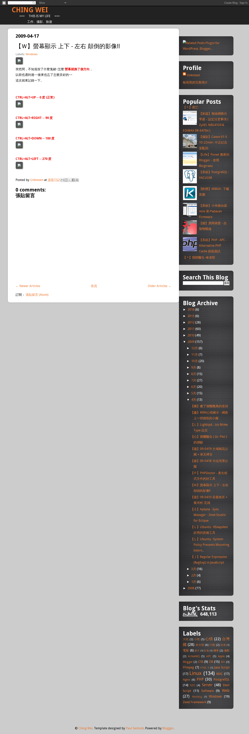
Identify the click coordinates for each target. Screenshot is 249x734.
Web (226, 690)
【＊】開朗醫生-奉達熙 (199, 257)
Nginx (186, 679)
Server (207, 685)
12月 (195, 348)
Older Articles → (159, 286)
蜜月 (197, 650)
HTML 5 (204, 667)
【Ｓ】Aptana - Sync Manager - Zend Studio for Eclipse (208, 514)
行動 (212, 644)
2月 (194, 575)
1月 (194, 582)
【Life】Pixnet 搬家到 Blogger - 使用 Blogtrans (214, 160)
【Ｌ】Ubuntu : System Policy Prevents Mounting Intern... (210, 544)
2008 (191, 588)
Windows (32, 54)
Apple (221, 656)
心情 (209, 639)
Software (207, 691)
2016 (191, 309)
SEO (192, 685)
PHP (200, 679)
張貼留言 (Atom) (37, 295)
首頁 (94, 286)
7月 (194, 380)
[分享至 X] (70, 180)
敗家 (223, 645)
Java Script (222, 667)
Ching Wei (30, 10)
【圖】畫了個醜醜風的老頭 (209, 406)
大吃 (186, 639)
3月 (194, 569)
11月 (195, 354)
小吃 (197, 639)
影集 (206, 650)
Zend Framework (194, 702)
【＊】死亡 (190, 107)
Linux (195, 673)
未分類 (200, 644)
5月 (194, 393)
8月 (194, 374)
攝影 (227, 650)
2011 (191, 329)
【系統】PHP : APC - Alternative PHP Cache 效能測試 (213, 245)
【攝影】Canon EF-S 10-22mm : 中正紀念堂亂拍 (213, 142)
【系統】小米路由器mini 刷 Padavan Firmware (213, 211)
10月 (195, 361)
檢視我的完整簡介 (195, 82)
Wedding (197, 696)
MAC (219, 674)
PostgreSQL (222, 679)
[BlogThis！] (66, 180)
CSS (200, 662)
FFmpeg (188, 667)
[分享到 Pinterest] (77, 180)
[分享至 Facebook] (73, 180)
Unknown (37, 180)
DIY (223, 661)
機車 (216, 650)
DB (211, 662)
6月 (194, 387)
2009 (191, 342)
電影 (186, 650)
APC (208, 656)
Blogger (188, 661)
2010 (191, 335)
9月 (194, 367)
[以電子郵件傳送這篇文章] (62, 180)
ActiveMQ (194, 656)
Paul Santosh (135, 728)
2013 (191, 316)
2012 (191, 322)
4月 (194, 400)
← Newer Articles (28, 286)
